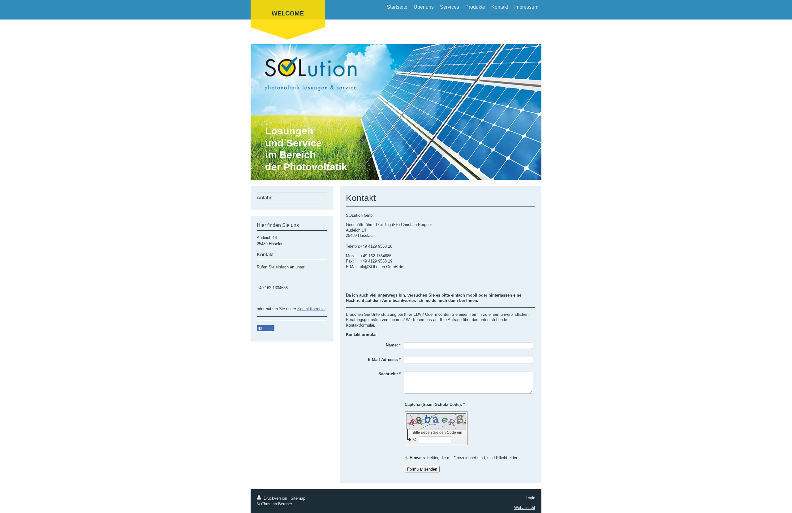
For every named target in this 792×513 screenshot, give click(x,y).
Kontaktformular (311, 308)
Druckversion (275, 498)
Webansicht (524, 507)
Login (530, 498)
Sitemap (298, 498)
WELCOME (288, 13)
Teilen (267, 328)
